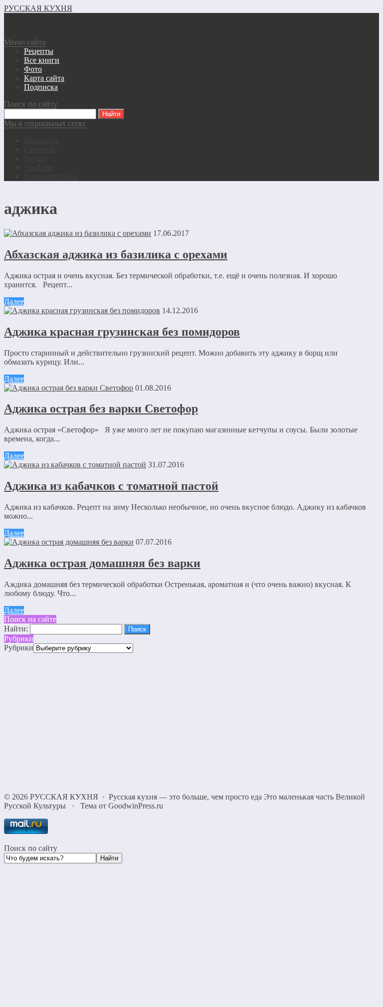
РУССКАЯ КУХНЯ (38, 8)
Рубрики (18, 647)
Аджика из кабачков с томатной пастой (111, 485)
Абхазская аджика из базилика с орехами (115, 254)
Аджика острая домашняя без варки (102, 563)
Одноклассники (51, 176)
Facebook (39, 149)
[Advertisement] (191, 723)
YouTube (38, 167)
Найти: (16, 628)
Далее (14, 301)
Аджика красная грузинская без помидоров (122, 331)
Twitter (35, 158)
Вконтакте (41, 140)
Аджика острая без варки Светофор (101, 408)
